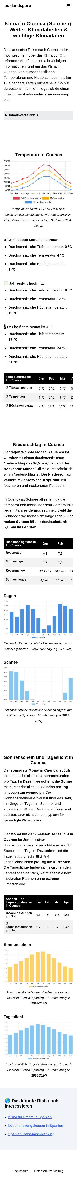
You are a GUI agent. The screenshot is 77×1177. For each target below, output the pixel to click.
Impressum (21, 1171)
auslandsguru (18, 5)
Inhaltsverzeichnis (23, 115)
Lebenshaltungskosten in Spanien (35, 1126)
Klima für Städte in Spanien (30, 1117)
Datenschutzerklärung (48, 1171)
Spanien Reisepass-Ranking (31, 1134)
